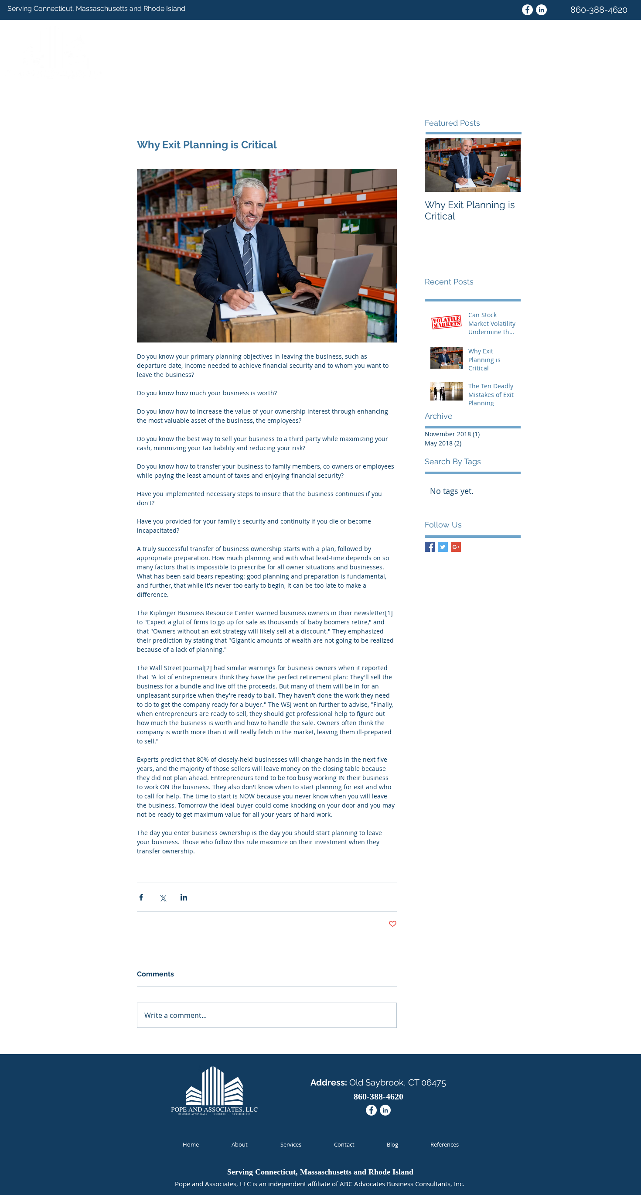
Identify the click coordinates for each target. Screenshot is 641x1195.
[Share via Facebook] (141, 897)
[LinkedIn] (541, 9)
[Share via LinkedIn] (184, 897)
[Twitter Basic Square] (443, 547)
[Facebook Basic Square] (430, 547)
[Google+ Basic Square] (456, 547)
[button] (619, 31)
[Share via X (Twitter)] (162, 897)
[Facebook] (527, 9)
